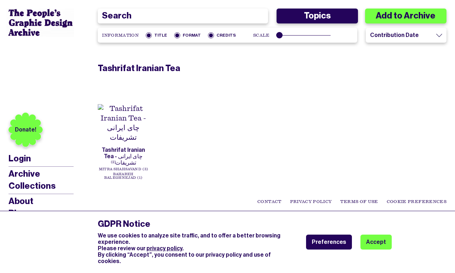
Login (20, 159)
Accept (376, 242)
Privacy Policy (311, 201)
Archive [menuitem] (24, 174)
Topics (317, 16)
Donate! (25, 129)
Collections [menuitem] (32, 186)
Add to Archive (405, 16)
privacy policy (164, 248)
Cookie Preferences (416, 201)
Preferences (329, 242)
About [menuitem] (21, 201)
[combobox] (183, 16)
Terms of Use (359, 201)
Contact (269, 201)
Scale (261, 35)
